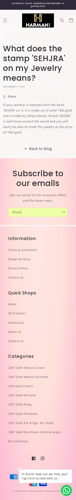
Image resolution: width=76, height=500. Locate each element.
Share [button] (12, 96)
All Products (17, 313)
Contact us (16, 277)
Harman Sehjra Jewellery (32, 491)
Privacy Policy (18, 268)
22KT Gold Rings (20, 404)
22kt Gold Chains (20, 386)
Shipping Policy (19, 259)
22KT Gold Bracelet (22, 395)
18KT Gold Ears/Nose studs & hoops (34, 432)
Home (12, 304)
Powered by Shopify (54, 491)
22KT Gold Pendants (23, 414)
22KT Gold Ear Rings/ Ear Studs (31, 423)
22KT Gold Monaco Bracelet (28, 377)
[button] (5, 20)
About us (14, 332)
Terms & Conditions (22, 250)
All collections (18, 441)
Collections (16, 323)
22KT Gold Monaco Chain (26, 368)
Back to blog (40, 148)
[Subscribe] (63, 212)
